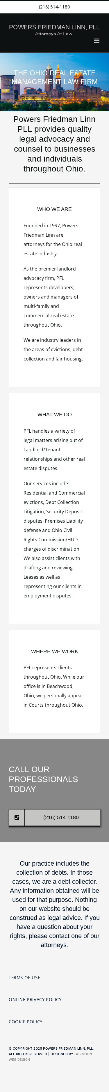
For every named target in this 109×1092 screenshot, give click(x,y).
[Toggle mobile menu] (97, 41)
